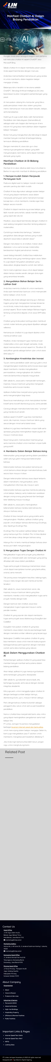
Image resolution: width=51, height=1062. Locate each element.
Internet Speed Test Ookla (14, 1035)
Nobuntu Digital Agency (24, 1060)
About (7, 990)
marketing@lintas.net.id (13, 940)
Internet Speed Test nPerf (13, 1038)
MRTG (7, 1041)
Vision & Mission (10, 993)
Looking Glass (9, 1045)
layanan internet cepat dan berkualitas (27, 727)
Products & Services (12, 996)
